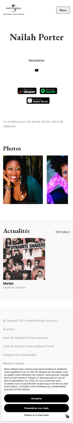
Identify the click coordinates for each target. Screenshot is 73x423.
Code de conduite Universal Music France (28, 346)
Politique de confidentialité (19, 354)
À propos (8, 329)
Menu (63, 10)
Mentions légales (13, 363)
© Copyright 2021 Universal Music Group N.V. (30, 320)
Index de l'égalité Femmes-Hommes (25, 337)
